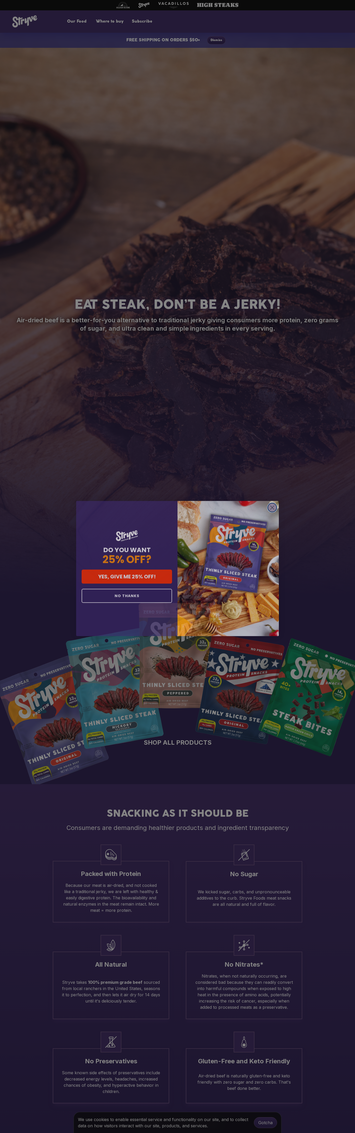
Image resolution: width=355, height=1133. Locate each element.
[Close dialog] (272, 505)
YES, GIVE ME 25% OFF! (127, 574)
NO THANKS (127, 594)
